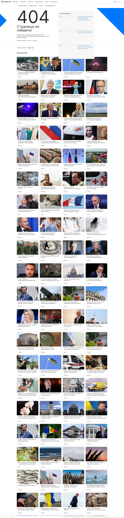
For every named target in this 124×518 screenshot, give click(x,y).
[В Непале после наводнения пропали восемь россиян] (96, 343)
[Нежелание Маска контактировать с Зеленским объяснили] (73, 182)
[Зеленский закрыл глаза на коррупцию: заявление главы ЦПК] (96, 412)
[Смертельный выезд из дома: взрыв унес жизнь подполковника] (96, 389)
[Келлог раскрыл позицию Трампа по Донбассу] (73, 320)
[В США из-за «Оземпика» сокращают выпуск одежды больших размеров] (27, 136)
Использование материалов (103, 516)
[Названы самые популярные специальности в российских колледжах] (73, 228)
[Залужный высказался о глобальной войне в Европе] (50, 67)
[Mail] (2, 1)
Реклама (12, 516)
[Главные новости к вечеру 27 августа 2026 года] (27, 251)
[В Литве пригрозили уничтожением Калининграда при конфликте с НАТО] (27, 90)
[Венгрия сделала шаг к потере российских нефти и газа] (96, 297)
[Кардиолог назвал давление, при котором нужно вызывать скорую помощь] (27, 389)
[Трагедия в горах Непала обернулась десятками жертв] (73, 297)
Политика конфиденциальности (89, 516)
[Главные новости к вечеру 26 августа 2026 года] (73, 434)
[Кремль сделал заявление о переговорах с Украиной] (50, 90)
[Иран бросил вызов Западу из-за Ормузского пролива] (96, 457)
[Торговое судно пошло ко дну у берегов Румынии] (50, 457)
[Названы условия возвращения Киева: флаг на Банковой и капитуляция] (50, 366)
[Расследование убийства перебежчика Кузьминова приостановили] (50, 182)
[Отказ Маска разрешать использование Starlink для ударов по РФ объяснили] (96, 274)
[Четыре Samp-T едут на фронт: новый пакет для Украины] (50, 297)
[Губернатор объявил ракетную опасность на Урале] (73, 389)
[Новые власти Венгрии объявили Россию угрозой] (50, 389)
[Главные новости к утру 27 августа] (27, 182)
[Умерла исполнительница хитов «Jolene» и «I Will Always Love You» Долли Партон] (73, 90)
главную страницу (32, 40)
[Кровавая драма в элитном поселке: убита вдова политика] (27, 113)
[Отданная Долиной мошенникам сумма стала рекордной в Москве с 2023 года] (73, 113)
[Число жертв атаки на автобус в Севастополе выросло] (73, 136)
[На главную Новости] (7, 1)
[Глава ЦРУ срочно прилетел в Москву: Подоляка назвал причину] (27, 297)
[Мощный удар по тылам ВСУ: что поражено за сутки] (50, 320)
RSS (62, 516)
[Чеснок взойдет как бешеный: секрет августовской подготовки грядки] (27, 412)
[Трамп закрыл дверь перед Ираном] (73, 503)
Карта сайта (120, 516)
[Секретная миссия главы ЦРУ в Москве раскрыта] (27, 434)
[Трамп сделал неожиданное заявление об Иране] (96, 434)
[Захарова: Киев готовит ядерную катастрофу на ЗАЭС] (27, 320)
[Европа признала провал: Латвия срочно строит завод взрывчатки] (96, 159)
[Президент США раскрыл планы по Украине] (50, 113)
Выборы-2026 (22, 5)
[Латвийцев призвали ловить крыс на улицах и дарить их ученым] (96, 366)
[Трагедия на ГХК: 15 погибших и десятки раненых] (96, 182)
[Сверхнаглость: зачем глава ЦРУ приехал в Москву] (73, 159)
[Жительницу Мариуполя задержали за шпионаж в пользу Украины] (96, 503)
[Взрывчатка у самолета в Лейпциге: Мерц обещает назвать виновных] (96, 90)
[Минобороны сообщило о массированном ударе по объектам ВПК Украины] (96, 113)
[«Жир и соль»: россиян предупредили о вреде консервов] (50, 343)
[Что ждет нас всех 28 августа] (96, 67)
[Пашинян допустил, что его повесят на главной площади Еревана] (27, 228)
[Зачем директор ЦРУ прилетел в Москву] (50, 251)
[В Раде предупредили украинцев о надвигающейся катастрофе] (73, 67)
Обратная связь (113, 516)
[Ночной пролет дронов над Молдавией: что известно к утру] (50, 434)
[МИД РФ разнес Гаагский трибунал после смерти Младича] (50, 480)
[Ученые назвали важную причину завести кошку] (50, 205)
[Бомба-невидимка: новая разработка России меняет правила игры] (96, 320)
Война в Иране (33, 5)
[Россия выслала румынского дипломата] (73, 274)
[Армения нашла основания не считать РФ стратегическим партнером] (96, 205)
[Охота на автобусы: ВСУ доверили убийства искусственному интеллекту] (73, 251)
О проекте (66, 516)
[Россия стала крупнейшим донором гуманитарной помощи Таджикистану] (50, 136)
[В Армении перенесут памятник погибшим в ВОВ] (50, 412)
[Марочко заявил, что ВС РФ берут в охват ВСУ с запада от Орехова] (27, 366)
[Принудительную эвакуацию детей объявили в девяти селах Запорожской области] (50, 503)
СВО (41, 5)
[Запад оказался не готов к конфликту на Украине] (73, 480)
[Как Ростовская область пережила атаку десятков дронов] (96, 228)
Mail (2, 516)
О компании (6, 516)
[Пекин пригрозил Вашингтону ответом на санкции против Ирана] (27, 343)
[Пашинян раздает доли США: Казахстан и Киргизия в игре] (73, 457)
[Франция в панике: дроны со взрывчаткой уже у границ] (73, 205)
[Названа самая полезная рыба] (27, 480)
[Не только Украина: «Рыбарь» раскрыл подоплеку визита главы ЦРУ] (50, 274)
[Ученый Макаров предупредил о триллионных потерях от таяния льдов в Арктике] (96, 480)
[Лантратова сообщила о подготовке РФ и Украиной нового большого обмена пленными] (96, 251)
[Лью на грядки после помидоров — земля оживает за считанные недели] (27, 457)
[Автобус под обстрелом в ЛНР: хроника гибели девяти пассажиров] (73, 366)
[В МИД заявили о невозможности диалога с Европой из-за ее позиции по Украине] (73, 412)
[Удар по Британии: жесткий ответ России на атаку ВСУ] (27, 159)
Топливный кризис (50, 5)
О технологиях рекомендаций (75, 516)
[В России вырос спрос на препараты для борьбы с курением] (50, 228)
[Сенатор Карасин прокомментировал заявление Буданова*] (27, 274)
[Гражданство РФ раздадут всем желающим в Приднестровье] (27, 503)
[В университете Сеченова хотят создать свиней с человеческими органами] (50, 159)
